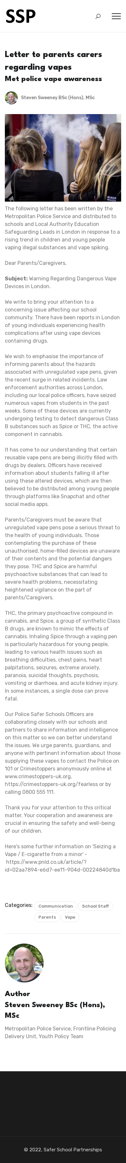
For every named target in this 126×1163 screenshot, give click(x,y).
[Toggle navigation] (116, 16)
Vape (70, 917)
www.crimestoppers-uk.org (38, 776)
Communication (55, 906)
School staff (95, 906)
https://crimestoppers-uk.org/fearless (51, 784)
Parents (47, 917)
